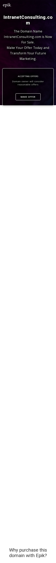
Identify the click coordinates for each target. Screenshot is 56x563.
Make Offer (28, 96)
